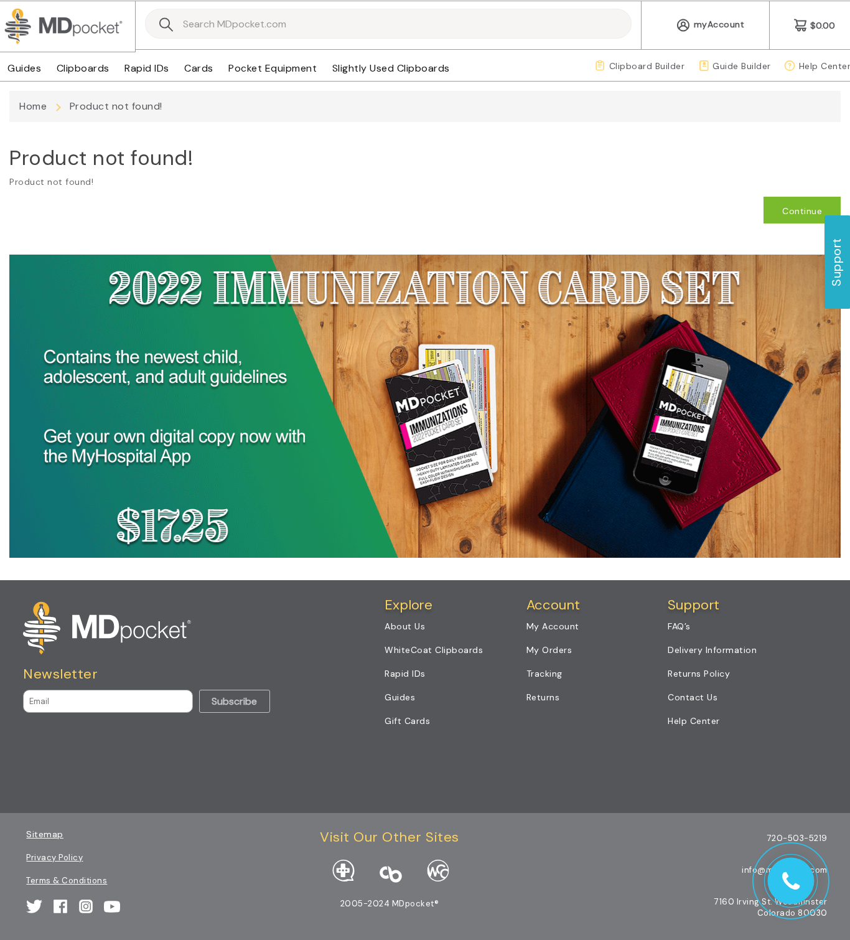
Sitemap (44, 834)
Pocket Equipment (272, 68)
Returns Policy (699, 673)
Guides (24, 68)
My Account (552, 626)
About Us (405, 626)
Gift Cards (407, 720)
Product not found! (116, 106)
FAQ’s (679, 626)
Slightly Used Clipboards (391, 68)
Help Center (694, 720)
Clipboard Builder (647, 66)
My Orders (549, 650)
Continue (802, 211)
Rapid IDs (146, 68)
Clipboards (83, 68)
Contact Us (692, 697)
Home (33, 106)
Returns (543, 697)
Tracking (544, 673)
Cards (198, 68)
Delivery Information (712, 650)
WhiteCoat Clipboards (434, 650)
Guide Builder (741, 66)
